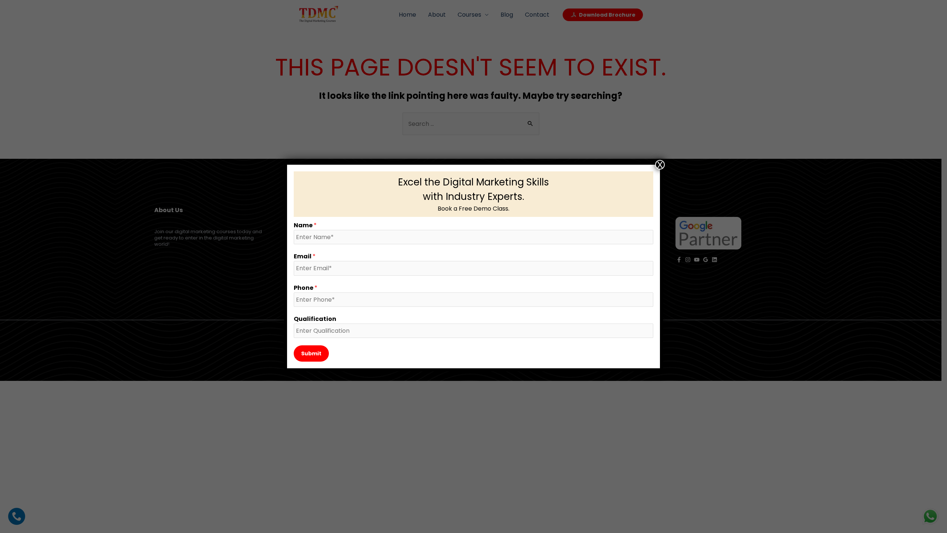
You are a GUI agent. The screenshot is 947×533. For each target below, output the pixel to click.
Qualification (315, 319)
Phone (305, 288)
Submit (311, 353)
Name (305, 225)
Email (305, 256)
